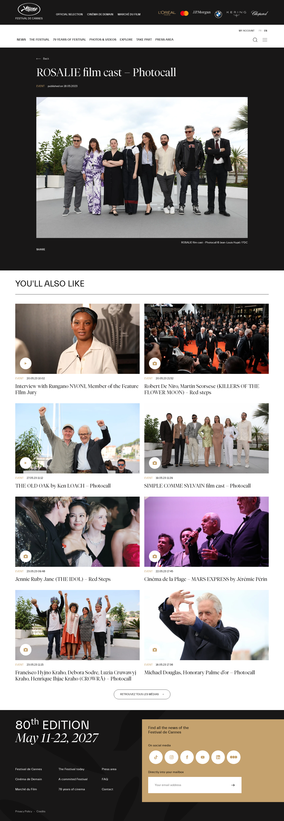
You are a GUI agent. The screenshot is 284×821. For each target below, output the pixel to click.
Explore (126, 39)
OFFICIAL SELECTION (69, 14)
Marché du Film (26, 789)
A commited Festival (73, 779)
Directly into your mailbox (166, 772)
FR (260, 30)
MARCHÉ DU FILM (129, 14)
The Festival (39, 39)
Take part (144, 39)
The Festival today (71, 769)
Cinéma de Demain (28, 779)
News (21, 39)
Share (40, 249)
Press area (164, 39)
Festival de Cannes (28, 769)
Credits (41, 811)
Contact (107, 789)
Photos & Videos (102, 39)
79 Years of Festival (69, 39)
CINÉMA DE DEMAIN (100, 14)
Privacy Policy (23, 811)
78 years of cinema (72, 789)
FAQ (105, 779)
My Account (246, 30)
